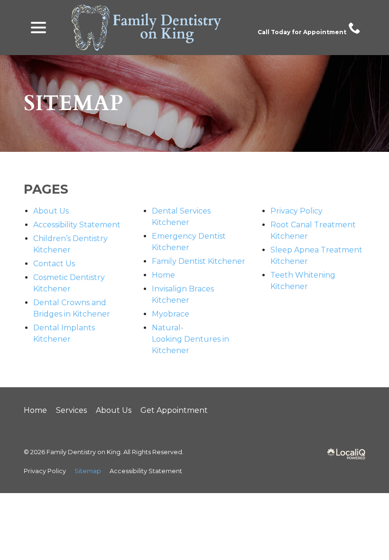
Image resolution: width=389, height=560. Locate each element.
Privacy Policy (296, 210)
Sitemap (73, 103)
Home (163, 275)
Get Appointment (174, 410)
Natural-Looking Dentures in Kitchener (190, 339)
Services (71, 410)
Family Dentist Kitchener (198, 261)
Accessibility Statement (76, 224)
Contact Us (54, 263)
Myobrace (170, 313)
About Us (51, 210)
